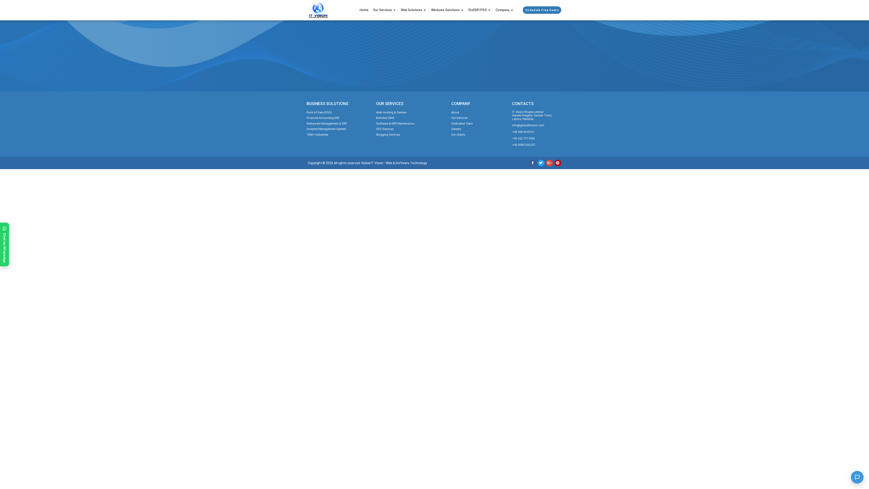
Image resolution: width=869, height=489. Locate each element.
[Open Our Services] (394, 10)
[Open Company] (512, 10)
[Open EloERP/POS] (489, 10)
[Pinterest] (557, 163)
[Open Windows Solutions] (462, 10)
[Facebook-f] (532, 163)
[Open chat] (857, 477)
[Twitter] (541, 163)
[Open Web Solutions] (425, 10)
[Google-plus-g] (549, 163)
